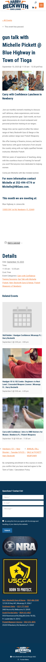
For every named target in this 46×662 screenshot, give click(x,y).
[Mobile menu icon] (41, 5)
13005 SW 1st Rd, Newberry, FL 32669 (18, 209)
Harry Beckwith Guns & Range (21, 283)
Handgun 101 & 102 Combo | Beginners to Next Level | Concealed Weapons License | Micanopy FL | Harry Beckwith (21, 384)
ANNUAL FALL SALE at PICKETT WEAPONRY (34, 452)
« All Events (7, 20)
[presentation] (22, 317)
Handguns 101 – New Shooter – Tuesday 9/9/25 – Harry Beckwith (14, 452)
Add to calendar (14, 243)
